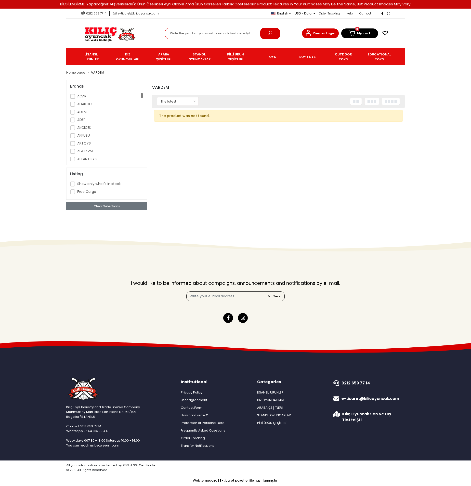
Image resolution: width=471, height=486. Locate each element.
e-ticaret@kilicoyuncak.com (370, 398)
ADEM (82, 111)
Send (277, 296)
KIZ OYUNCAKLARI (270, 400)
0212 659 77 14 (355, 383)
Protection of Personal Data (202, 422)
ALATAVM (85, 151)
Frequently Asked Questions (203, 430)
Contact (365, 13)
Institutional (194, 382)
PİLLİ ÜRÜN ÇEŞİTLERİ (272, 422)
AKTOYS (84, 143)
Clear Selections (107, 206)
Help (349, 13)
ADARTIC (84, 104)
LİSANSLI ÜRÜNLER (270, 392)
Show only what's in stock (99, 183)
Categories (269, 382)
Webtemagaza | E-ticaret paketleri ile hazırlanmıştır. (235, 480)
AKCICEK (84, 127)
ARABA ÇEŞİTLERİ (270, 407)
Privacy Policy (191, 392)
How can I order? (194, 415)
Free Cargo (86, 191)
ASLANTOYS (87, 159)
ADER (81, 119)
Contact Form (191, 407)
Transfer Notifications (197, 445)
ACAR (81, 96)
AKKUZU (83, 135)
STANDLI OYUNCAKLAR (274, 415)
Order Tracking (329, 13)
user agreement (194, 400)
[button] (320, 33)
